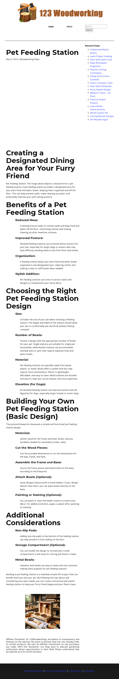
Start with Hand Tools (101, 59)
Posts (69, 26)
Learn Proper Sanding (101, 56)
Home (51, 26)
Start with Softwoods (100, 86)
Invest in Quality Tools (101, 82)
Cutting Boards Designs (102, 116)
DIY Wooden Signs (99, 119)
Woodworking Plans (30, 59)
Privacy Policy (75, 671)
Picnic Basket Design (100, 89)
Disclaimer (89, 671)
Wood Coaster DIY (99, 112)
